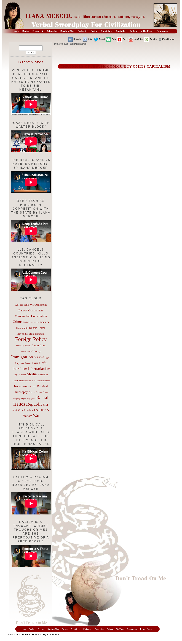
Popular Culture (35, 392)
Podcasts (87, 629)
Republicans (37, 403)
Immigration (22, 356)
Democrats (22, 328)
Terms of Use (146, 629)
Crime (17, 322)
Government (26, 351)
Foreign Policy (31, 339)
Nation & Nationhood (41, 381)
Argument (41, 304)
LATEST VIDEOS (31, 62)
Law (35, 363)
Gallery (110, 629)
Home (23, 629)
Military (15, 381)
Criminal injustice (29, 322)
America (19, 304)
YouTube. (138, 39)
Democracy (42, 321)
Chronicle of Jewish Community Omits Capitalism (115, 66)
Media (32, 374)
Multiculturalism (25, 381)
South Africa (17, 410)
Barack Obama (28, 310)
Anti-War (29, 304)
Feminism (39, 334)
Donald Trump (37, 327)
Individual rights (42, 357)
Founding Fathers (23, 345)
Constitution (39, 316)
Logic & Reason (20, 375)
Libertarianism (39, 369)
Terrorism (28, 410)
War (36, 415)
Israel (28, 363)
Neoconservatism (25, 386)
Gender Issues (39, 345)
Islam (22, 363)
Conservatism (22, 316)
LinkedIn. (77, 39)
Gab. (113, 39)
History (37, 351)
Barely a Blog (53, 629)
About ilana (75, 629)
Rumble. (153, 39)
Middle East (43, 375)
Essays (41, 629)
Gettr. (125, 39)
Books (31, 629)
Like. (90, 39)
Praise (65, 629)
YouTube (120, 629)
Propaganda (31, 399)
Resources (132, 629)
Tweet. (101, 39)
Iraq (17, 363)
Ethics (31, 334)
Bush (40, 310)
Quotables (99, 629)
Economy (22, 333)
